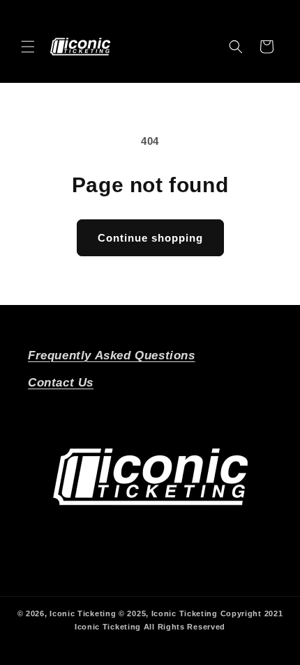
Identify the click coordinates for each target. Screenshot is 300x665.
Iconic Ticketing (83, 613)
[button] (28, 46)
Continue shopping (150, 238)
